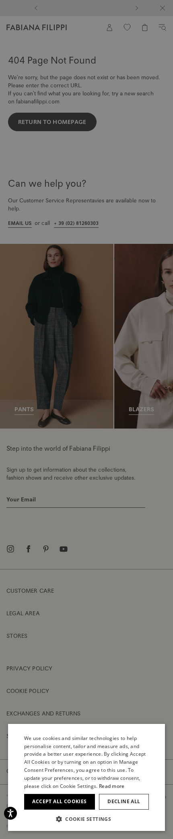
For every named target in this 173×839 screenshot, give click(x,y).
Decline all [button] (123, 801)
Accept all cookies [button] (59, 801)
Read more (112, 786)
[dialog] (86, 419)
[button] (86, 819)
